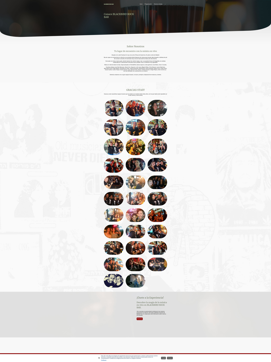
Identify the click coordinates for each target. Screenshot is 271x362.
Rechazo (170, 358)
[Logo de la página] (113, 6)
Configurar (103, 360)
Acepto (163, 358)
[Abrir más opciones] (165, 4)
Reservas (139, 318)
